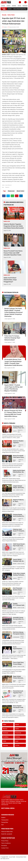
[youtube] (12, 811)
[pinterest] (16, 195)
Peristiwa (17, 737)
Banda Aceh (11, 191)
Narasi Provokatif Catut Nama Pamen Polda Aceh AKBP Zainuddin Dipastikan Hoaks (13, 253)
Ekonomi (14, 5)
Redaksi (3, 817)
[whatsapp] (12, 195)
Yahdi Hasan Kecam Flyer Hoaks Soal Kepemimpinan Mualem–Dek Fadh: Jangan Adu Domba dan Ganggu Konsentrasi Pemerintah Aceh (19, 545)
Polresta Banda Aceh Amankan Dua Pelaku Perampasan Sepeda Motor (19, 515)
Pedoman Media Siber (7, 831)
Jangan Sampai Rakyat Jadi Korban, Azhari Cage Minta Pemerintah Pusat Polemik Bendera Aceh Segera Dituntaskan (19, 486)
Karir (2, 824)
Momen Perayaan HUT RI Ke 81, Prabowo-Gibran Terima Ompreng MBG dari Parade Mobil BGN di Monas (13, 413)
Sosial (16, 741)
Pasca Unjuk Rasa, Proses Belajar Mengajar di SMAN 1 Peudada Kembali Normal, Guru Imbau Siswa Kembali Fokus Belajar (19, 663)
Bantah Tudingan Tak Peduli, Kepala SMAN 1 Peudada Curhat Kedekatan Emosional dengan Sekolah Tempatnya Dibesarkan (13, 312)
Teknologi (5, 745)
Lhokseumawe (16, 637)
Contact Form (4, 848)
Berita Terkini (11, 15)
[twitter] (8, 195)
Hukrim (17, 728)
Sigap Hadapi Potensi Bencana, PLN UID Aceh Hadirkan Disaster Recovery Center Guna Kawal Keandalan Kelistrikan (18, 677)
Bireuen (14, 563)
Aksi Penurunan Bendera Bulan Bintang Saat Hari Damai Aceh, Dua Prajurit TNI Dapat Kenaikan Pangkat (18, 589)
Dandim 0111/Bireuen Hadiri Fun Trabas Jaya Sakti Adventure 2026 (19, 604)
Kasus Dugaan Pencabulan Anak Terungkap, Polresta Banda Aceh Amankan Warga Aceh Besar (19, 706)
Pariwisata (25, 5)
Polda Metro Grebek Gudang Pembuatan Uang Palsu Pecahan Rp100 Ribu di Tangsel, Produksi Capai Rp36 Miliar (19, 574)
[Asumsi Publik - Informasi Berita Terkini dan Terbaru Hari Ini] (6, 3)
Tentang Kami (4, 820)
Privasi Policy (4, 840)
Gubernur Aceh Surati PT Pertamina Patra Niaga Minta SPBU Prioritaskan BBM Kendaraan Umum (19, 530)
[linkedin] (21, 195)
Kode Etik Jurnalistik (6, 834)
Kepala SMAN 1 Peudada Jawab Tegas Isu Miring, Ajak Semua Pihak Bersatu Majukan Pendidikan (13, 388)
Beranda (4, 15)
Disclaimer (4, 845)
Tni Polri (17, 745)
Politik (4, 741)
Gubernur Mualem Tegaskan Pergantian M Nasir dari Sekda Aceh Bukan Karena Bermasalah (14, 226)
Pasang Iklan (4, 822)
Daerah (8, 5)
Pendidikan (5, 737)
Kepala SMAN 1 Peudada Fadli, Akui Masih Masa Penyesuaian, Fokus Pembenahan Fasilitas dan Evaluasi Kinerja (19, 560)
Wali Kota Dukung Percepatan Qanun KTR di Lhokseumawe (18, 633)
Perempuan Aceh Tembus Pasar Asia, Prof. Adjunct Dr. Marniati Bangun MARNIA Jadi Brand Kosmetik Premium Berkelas (19, 427)
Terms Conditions (6, 843)
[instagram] (10, 811)
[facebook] (4, 195)
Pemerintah (18, 732)
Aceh (14, 490)
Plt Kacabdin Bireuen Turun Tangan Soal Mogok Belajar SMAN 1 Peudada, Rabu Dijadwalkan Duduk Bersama (13, 362)
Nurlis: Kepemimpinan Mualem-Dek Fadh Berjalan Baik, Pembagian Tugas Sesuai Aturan (18, 647)
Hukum (19, 5)
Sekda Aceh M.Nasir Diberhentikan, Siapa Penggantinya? (10, 279)
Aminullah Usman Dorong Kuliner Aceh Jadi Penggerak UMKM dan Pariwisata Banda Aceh (19, 618)
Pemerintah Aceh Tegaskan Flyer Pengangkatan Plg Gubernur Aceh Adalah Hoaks (18, 692)
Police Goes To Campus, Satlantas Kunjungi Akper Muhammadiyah (12, 338)
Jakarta (15, 431)
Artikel (3, 5)
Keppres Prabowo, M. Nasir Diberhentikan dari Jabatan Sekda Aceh (19, 500)
